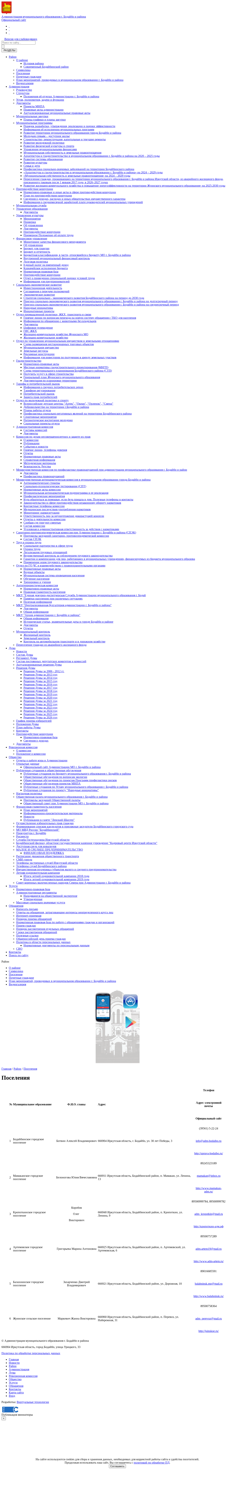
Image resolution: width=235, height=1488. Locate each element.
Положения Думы (27, 724)
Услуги (13, 886)
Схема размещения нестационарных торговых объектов (59, 344)
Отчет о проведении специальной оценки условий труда (59, 278)
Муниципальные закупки (32, 116)
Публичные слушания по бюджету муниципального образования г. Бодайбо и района (77, 773)
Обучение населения (36, 578)
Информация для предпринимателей (47, 281)
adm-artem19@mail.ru (209, 1248)
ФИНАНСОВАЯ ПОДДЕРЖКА (44, 852)
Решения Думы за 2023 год (40, 707)
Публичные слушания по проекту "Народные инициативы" (61, 790)
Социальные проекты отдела (42, 423)
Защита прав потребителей (40, 397)
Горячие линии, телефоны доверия (45, 449)
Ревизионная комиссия (23, 747)
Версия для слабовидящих (20, 39)
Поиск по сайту (18, 955)
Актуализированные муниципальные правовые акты (57, 113)
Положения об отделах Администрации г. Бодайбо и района (61, 96)
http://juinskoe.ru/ (208, 1331)
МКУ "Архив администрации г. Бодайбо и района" (48, 615)
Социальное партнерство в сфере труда (48, 545)
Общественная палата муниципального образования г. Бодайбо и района (62, 796)
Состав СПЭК (32, 539)
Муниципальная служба (31, 205)
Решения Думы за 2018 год (40, 691)
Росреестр (22, 836)
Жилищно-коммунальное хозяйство (46, 337)
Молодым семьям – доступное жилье (47, 136)
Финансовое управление (31, 238)
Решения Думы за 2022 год (40, 704)
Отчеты (28, 453)
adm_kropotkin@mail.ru (208, 1213)
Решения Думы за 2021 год (40, 701)
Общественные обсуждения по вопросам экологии (55, 777)
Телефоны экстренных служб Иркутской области (47, 862)
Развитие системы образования (43, 159)
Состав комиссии (34, 525)
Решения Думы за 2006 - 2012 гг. (44, 671)
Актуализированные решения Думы (39, 664)
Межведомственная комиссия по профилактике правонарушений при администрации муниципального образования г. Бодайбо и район (101, 469)
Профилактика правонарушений (44, 476)
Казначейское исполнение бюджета (46, 268)
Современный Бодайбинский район (46, 66)
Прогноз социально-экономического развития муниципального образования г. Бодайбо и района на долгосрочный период (101, 301)
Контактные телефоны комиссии (44, 506)
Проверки (30, 222)
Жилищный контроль (37, 634)
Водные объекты (34, 572)
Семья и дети (32, 165)
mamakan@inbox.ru (208, 1175)
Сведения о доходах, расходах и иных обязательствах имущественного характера (74, 198)
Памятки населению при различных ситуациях (53, 598)
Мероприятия (32, 218)
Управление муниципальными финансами (50, 149)
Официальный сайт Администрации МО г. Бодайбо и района (62, 767)
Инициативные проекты (39, 311)
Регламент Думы (26, 658)
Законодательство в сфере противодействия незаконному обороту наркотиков (72, 502)
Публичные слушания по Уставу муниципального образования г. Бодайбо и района (76, 786)
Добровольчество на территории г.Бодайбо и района (56, 407)
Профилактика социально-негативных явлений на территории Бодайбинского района (78, 413)
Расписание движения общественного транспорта (47, 856)
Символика (23, 70)
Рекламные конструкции (39, 354)
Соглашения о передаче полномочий (46, 291)
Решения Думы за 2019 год (40, 694)
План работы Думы (28, 727)
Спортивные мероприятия (40, 416)
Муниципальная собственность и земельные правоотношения (62, 152)
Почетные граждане (28, 76)
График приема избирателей (34, 720)
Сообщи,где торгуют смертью (42, 522)
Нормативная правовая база (41, 271)
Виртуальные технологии (33, 1402)
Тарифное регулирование (39, 390)
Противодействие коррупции (34, 188)
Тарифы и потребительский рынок (38, 383)
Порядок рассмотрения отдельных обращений (45, 928)
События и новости (36, 446)
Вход (12, 1395)
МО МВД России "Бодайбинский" (37, 829)
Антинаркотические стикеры (42, 482)
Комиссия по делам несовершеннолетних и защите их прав (53, 436)
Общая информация (36, 611)
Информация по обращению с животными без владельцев (60, 321)
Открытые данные (27, 763)
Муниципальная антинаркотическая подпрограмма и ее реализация (66, 492)
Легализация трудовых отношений (45, 552)
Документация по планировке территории (50, 380)
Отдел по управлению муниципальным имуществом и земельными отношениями (67, 340)
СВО (19, 948)
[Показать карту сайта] (9, 32)
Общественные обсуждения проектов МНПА (52, 783)
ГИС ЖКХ (30, 331)
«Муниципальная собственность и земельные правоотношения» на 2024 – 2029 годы (77, 175)
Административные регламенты (36, 892)
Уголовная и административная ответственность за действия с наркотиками (71, 529)
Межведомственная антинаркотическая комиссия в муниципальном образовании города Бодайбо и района (83, 479)
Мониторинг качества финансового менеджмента (55, 241)
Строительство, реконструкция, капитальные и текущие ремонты (65, 139)
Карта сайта (16, 1392)
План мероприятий (36, 810)
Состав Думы (24, 654)
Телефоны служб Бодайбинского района (41, 866)
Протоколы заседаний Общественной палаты (52, 800)
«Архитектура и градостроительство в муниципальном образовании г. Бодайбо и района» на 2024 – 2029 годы (93, 172)
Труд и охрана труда (28, 542)
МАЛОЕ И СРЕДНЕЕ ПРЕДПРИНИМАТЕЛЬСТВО (49, 849)
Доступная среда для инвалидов (36, 846)
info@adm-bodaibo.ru (208, 1140)
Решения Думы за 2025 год (40, 714)
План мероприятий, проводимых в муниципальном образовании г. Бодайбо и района (69, 79)
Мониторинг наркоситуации (41, 512)
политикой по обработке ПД (151, 1462)
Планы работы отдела (37, 410)
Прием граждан (26, 925)
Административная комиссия (34, 426)
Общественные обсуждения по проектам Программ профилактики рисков (70, 780)
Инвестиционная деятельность (43, 288)
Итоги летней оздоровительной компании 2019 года (56, 879)
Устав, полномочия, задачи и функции (40, 99)
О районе (22, 60)
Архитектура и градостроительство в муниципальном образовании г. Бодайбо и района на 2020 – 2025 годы (92, 155)
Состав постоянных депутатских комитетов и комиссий (51, 661)
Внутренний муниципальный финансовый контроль (57, 258)
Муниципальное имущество (41, 347)
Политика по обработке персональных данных (30, 1353)
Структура (22, 93)
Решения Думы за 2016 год (40, 684)
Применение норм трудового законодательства (53, 562)
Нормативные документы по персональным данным (56, 945)
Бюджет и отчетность (37, 251)
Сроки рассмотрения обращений (36, 932)
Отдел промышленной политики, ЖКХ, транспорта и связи (53, 314)
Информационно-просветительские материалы (53, 813)
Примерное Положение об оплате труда (48, 235)
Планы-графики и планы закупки (45, 119)
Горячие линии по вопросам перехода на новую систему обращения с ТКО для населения (80, 317)
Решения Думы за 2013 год (40, 674)
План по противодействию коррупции (48, 195)
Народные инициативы (38, 307)
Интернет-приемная (28, 915)
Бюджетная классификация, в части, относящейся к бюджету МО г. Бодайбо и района (77, 255)
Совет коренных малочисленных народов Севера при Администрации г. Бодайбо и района (73, 882)
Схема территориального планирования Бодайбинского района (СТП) (68, 370)
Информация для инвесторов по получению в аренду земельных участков (70, 357)
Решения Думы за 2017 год (40, 687)
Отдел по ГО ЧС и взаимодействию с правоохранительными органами (60, 565)
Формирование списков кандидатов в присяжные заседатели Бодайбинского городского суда (74, 826)
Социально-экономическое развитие (39, 284)
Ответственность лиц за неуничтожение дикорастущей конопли (64, 516)
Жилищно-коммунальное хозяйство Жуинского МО (56, 334)
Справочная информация (39, 459)
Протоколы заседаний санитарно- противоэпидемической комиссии (66, 535)
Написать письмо (27, 909)
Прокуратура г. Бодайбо (31, 833)
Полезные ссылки (27, 935)
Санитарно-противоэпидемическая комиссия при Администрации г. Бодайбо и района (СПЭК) (76, 532)
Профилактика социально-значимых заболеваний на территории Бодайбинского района (79, 169)
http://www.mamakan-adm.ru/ (209, 1190)
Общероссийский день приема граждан (41, 938)
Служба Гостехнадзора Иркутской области (43, 839)
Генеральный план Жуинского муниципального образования (62, 377)
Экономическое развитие (39, 294)
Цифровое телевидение (38, 327)
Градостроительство (28, 360)
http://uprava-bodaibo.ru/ (208, 1153)
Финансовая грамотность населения (39, 806)
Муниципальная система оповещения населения (54, 575)
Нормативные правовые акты (42, 456)
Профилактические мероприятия (44, 496)
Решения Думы (25, 667)
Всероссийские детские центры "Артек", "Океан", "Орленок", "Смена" (68, 403)
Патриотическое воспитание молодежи (48, 420)
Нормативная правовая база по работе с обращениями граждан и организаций (65, 922)
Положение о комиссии (31, 753)
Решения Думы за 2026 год (40, 717)
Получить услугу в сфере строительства (49, 373)
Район (13, 56)
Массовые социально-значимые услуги (40, 902)
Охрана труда (32, 549)
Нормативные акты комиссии (42, 489)
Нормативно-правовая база (40, 737)
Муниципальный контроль (33, 631)
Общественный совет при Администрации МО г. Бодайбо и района (66, 803)
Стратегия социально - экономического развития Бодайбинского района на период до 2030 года (84, 298)
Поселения (23, 73)
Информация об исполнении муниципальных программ (59, 129)
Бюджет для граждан (36, 248)
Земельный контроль (37, 638)
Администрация (19, 86)
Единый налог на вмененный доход (46, 264)
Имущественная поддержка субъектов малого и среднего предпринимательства (66, 869)
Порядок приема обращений (34, 919)
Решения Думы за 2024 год (40, 710)
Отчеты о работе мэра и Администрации (41, 760)
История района (34, 63)
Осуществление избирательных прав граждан (45, 823)
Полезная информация (38, 601)
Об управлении (33, 225)
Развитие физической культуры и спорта (49, 146)
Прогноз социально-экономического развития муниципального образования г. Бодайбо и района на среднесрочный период (101, 304)
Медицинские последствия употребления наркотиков (57, 509)
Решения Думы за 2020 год (40, 697)
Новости (21, 651)
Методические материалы (40, 463)
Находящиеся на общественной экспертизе (50, 895)
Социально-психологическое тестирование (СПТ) (55, 486)
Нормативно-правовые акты (41, 364)
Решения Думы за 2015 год (40, 681)
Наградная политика (29, 793)
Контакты (22, 730)
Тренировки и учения (37, 582)
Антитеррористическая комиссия (37, 585)
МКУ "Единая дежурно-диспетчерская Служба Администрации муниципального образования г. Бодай (81, 595)
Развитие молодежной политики (44, 142)
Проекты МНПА (34, 106)
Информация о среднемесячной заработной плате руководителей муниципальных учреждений (83, 202)
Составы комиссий (35, 430)
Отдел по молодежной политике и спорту (42, 400)
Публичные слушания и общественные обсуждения (48, 770)
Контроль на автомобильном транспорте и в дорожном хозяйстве (64, 641)
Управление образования (32, 208)
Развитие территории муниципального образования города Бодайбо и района (72, 132)
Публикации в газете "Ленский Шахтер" (49, 819)
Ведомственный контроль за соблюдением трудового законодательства (68, 555)
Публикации (31, 443)
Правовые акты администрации (44, 109)
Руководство (24, 89)
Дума (12, 648)
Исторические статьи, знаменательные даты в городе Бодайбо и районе (68, 621)
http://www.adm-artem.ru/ (209, 1261)
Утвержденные (33, 899)
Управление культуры (30, 215)
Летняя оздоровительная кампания (38, 872)
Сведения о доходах (36, 740)
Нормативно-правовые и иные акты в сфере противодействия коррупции (70, 192)
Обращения (16, 905)
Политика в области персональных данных (43, 942)
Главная (6, 1068)
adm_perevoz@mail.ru (208, 1318)
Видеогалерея (24, 83)
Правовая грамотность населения (44, 592)
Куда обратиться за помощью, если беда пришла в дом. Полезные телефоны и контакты (78, 499)
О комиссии (31, 440)
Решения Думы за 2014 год (40, 677)
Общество (15, 757)
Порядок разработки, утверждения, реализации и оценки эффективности (69, 126)
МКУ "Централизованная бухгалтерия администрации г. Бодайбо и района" (64, 605)
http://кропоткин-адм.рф (208, 1226)
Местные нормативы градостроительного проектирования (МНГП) (66, 367)
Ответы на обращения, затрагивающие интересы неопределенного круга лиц (64, 912)
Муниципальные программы (34, 122)
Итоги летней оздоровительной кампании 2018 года (56, 876)
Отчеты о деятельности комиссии (45, 519)
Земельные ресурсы (36, 350)
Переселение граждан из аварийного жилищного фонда (51, 644)
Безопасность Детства (37, 466)
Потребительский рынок (39, 393)
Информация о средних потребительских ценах (53, 387)
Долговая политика (36, 261)
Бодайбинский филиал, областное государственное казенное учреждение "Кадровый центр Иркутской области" (86, 843)
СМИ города (24, 859)
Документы (23, 103)
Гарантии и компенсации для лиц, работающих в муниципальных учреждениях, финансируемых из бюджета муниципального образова (109, 558)
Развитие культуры (35, 162)
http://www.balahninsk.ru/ (209, 1296)
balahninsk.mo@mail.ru (209, 1283)
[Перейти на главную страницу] (9, 26)
